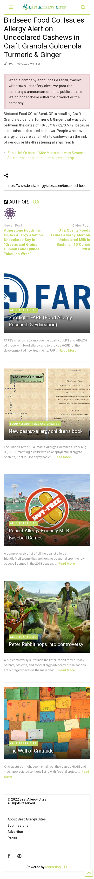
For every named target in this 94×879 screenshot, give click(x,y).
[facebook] (8, 856)
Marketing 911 (56, 867)
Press (12, 838)
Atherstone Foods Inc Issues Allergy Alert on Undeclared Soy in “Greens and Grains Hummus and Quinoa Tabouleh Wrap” (23, 242)
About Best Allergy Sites (26, 819)
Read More (68, 350)
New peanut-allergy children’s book (46, 431)
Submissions (17, 825)
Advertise (15, 832)
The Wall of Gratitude (31, 751)
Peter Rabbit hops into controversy (46, 644)
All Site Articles (23, 310)
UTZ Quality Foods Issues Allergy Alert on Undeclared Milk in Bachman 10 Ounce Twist (70, 239)
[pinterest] (19, 856)
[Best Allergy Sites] (44, 7)
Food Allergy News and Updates (35, 424)
